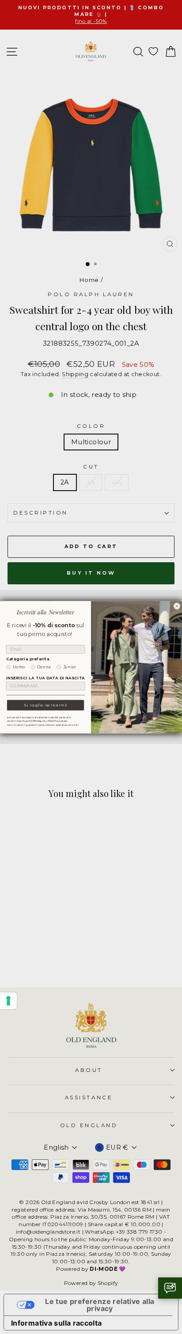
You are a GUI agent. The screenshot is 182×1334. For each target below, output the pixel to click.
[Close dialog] (177, 606)
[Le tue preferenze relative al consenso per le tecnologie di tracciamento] (8, 1000)
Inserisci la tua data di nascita (45, 678)
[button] (170, 1288)
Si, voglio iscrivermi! (45, 705)
